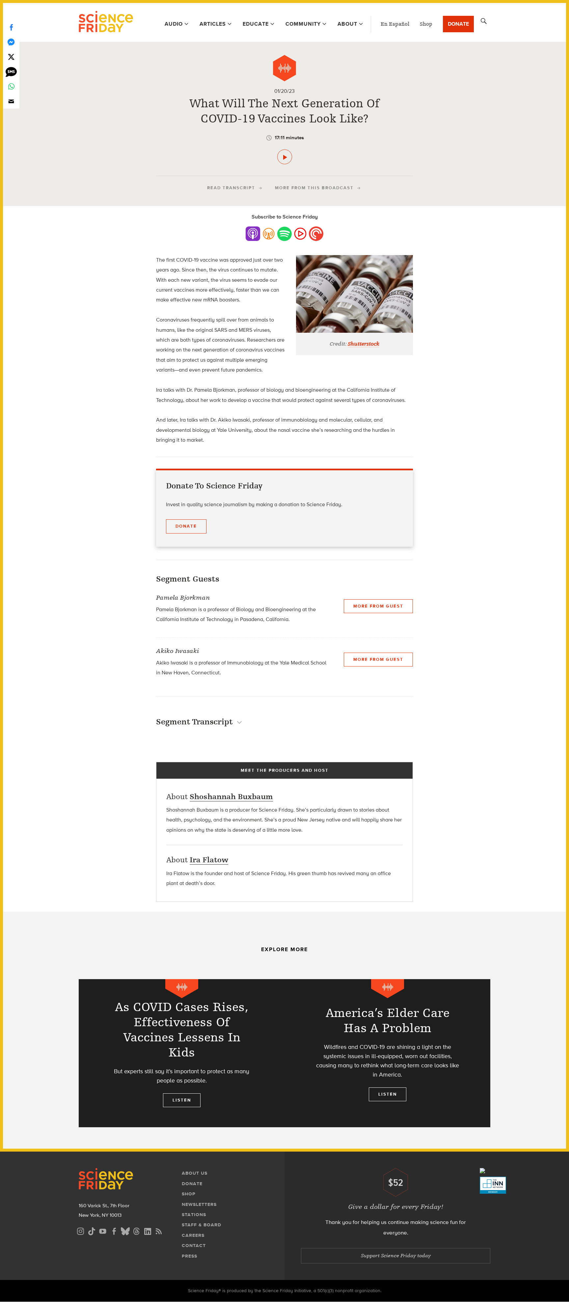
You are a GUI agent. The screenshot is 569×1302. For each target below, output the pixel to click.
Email (11, 101)
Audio (174, 24)
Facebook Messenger (11, 42)
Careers (193, 1235)
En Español (395, 24)
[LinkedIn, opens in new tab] (147, 1230)
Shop (426, 24)
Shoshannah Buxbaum (231, 796)
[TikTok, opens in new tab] (91, 1230)
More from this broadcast (314, 187)
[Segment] (284, 68)
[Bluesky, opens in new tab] (125, 1230)
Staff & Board (201, 1225)
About (347, 24)
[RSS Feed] (159, 1230)
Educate (256, 24)
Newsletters (199, 1204)
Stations (194, 1214)
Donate (458, 24)
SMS (11, 71)
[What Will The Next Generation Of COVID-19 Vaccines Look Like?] (284, 156)
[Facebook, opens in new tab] (114, 1230)
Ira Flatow (209, 859)
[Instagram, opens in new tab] (80, 1230)
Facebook (11, 27)
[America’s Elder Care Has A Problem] (387, 1053)
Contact (194, 1245)
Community (303, 24)
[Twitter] (11, 56)
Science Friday (106, 22)
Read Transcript (231, 187)
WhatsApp (11, 86)
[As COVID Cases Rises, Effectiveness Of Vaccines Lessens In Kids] (181, 1053)
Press (189, 1256)
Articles (213, 24)
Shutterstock (363, 344)
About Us (194, 1173)
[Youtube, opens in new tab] (103, 1230)
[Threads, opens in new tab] (136, 1230)
